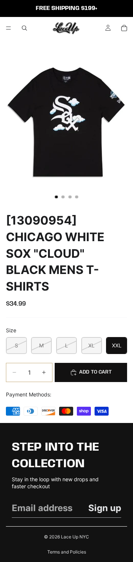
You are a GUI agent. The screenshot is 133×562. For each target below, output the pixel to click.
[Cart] (124, 28)
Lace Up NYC (75, 537)
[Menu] (8, 28)
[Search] (24, 28)
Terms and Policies (66, 552)
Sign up (104, 508)
